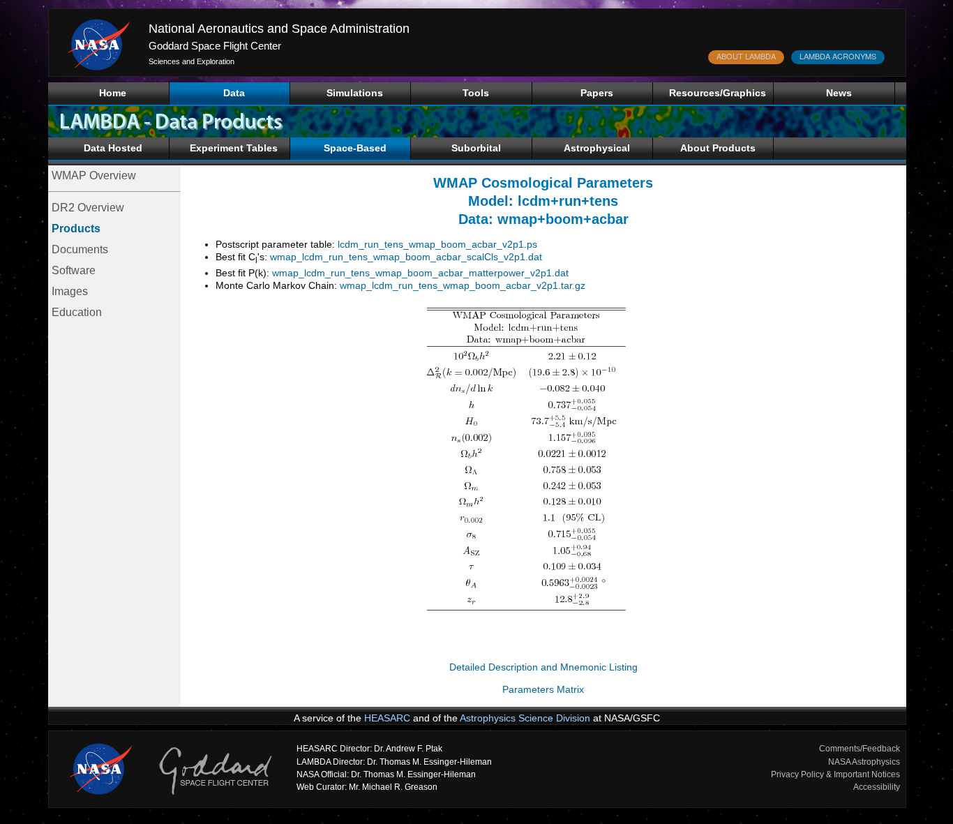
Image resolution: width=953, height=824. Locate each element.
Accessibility (876, 787)
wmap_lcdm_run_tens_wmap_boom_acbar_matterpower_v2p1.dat (420, 272)
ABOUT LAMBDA (746, 55)
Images (70, 291)
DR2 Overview (88, 208)
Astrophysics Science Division (525, 718)
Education (77, 312)
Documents (80, 249)
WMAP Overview (94, 175)
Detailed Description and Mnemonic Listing (543, 667)
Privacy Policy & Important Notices (835, 774)
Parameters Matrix (543, 689)
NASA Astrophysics (864, 762)
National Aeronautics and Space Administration (279, 29)
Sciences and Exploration (191, 61)
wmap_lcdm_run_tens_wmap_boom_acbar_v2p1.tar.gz (462, 285)
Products (76, 228)
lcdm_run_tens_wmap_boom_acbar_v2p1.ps (437, 244)
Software (74, 270)
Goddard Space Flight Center (215, 46)
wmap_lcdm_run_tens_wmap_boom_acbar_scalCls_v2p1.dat (406, 256)
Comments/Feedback (859, 749)
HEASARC (387, 718)
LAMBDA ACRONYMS (838, 55)
